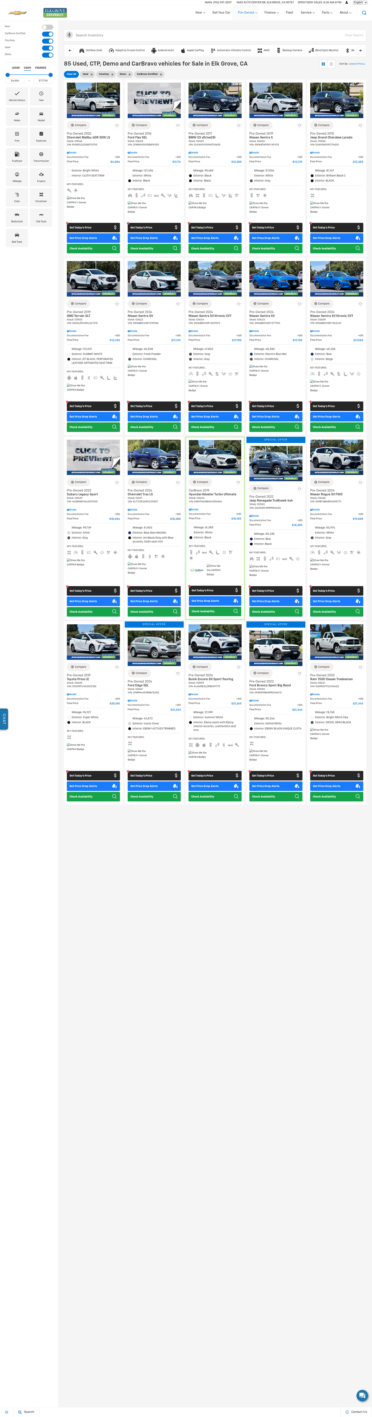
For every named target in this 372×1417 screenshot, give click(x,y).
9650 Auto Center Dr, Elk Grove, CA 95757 (265, 2)
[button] (364, 13)
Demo (8, 54)
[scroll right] (360, 50)
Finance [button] (270, 13)
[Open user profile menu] (346, 2)
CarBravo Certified (15, 33)
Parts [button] (326, 13)
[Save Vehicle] (117, 126)
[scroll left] (70, 50)
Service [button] (306, 13)
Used (7, 47)
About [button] (343, 13)
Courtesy (10, 40)
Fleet (289, 12)
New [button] (199, 13)
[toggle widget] (362, 1395)
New (7, 26)
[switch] (29, 27)
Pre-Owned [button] (246, 13)
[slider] (7, 75)
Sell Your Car (221, 12)
